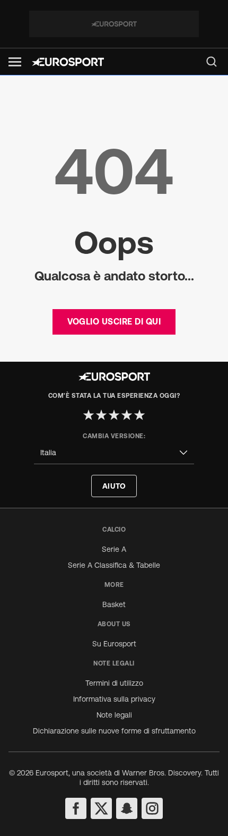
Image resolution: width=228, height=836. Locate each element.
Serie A (114, 549)
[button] (14, 61)
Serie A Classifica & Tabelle (114, 565)
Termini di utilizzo (114, 683)
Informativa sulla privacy (114, 699)
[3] (114, 414)
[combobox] (114, 452)
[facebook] (75, 808)
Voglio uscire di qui (114, 321)
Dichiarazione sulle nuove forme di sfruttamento (114, 731)
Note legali (114, 715)
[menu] (212, 61)
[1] (88, 414)
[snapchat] (126, 808)
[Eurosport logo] (68, 61)
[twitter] (101, 808)
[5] (139, 414)
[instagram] (152, 808)
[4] (126, 414)
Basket (114, 604)
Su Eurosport (114, 643)
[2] (101, 414)
